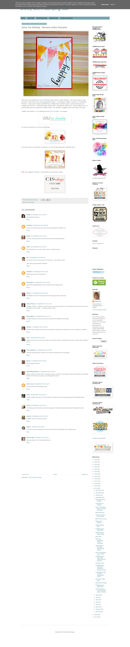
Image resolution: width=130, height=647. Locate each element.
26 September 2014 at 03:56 (37, 257)
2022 (95, 469)
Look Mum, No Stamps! (99, 504)
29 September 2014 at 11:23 (38, 405)
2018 (95, 478)
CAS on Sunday (54, 111)
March (97, 607)
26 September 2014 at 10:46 (40, 271)
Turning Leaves (99, 563)
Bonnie (28, 236)
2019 (95, 476)
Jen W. (28, 405)
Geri (27, 257)
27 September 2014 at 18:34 (40, 327)
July (97, 597)
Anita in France (30, 304)
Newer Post (25, 474)
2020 (95, 474)
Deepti (28, 214)
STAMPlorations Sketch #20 (99, 529)
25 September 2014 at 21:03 (39, 214)
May (97, 602)
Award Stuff (31, 18)
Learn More (105, 4)
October (98, 495)
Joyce (28, 394)
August (98, 595)
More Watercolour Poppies (100, 500)
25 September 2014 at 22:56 (40, 225)
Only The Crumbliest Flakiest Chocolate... (99, 541)
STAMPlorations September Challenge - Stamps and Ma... (101, 568)
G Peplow (29, 225)
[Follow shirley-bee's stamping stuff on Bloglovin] (98, 273)
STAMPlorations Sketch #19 (99, 586)
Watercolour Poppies (98, 521)
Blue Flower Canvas (101, 519)
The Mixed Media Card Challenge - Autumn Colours (101, 590)
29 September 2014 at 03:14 (38, 394)
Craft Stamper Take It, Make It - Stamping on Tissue (100, 574)
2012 (95, 617)
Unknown (29, 271)
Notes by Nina (30, 437)
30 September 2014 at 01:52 (40, 416)
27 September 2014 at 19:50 (37, 337)
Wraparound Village (101, 583)
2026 (95, 459)
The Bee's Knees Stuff (66, 18)
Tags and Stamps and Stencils (100, 515)
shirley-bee (97, 301)
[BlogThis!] (44, 200)
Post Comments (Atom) (35, 477)
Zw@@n (28, 327)
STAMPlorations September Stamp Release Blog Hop (100, 558)
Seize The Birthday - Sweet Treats (101, 553)
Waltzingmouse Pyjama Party (99, 533)
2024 (95, 464)
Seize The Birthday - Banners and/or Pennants (101, 509)
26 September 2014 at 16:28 (42, 282)
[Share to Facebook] (48, 200)
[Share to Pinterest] (50, 200)
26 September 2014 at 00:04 (39, 236)
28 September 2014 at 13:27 (41, 384)
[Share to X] (46, 200)
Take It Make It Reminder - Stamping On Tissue (99, 548)
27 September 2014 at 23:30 (47, 371)
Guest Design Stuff (42, 18)
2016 (95, 483)
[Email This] (42, 200)
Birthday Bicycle (99, 512)
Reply (28, 219)
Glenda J (28, 293)
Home (23, 18)
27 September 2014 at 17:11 (43, 316)
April (97, 604)
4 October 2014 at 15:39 (41, 437)
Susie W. (28, 416)
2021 (95, 471)
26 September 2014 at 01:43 (38, 247)
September (99, 497)
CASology (37, 172)
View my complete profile (99, 309)
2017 (95, 481)
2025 (95, 462)
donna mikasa (30, 316)
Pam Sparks (30, 282)
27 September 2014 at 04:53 (40, 293)
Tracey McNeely (31, 350)
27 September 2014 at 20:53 (44, 350)
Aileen (28, 247)
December (99, 490)
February (98, 609)
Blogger (72, 632)
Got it (113, 4)
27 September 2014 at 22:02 (39, 361)
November (99, 493)
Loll (27, 337)
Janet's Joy (29, 384)
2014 (95, 488)
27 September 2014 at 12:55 (43, 304)
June (97, 599)
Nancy (28, 361)
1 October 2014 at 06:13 (38, 427)
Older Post (85, 474)
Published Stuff (53, 18)
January (98, 611)
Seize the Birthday (44, 100)
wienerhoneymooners (32, 371)
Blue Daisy (98, 536)
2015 (95, 486)
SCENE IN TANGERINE (99, 438)
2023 (95, 467)
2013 (95, 614)
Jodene (28, 427)
